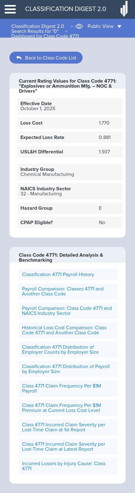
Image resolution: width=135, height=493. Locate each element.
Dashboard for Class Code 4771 (45, 36)
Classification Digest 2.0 (37, 26)
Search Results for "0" (34, 31)
